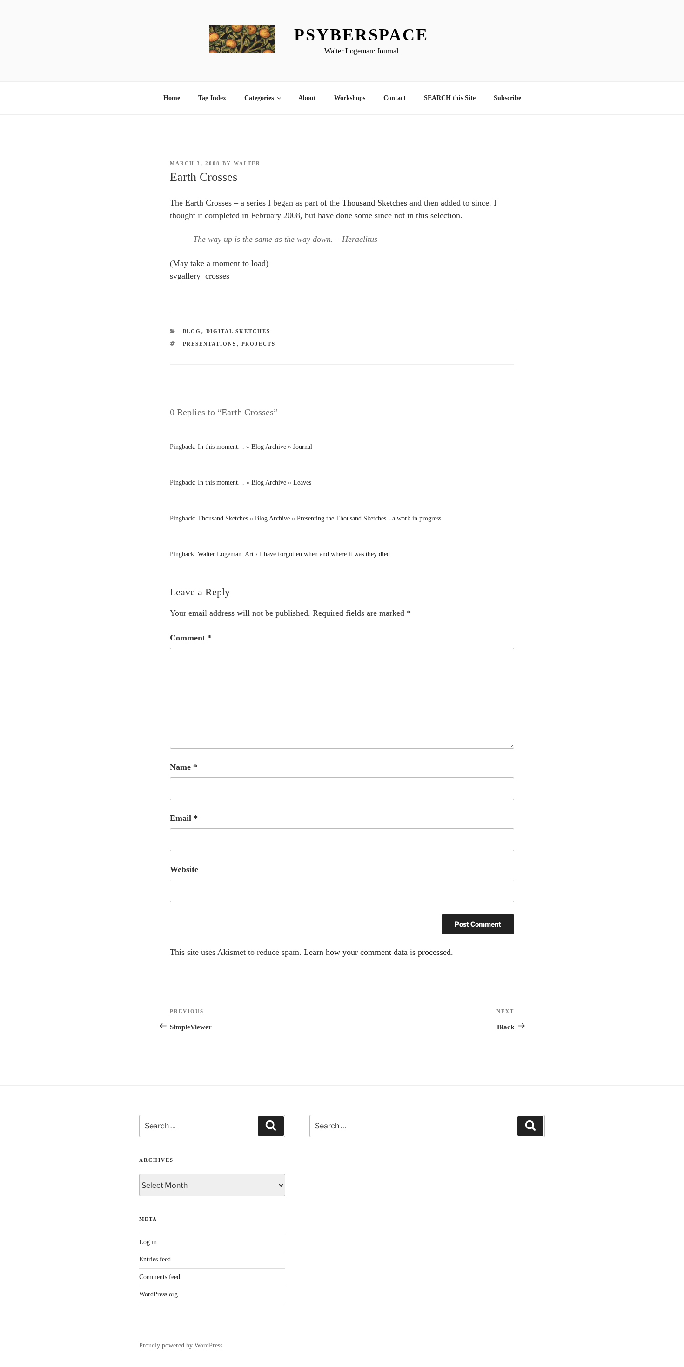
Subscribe (507, 97)
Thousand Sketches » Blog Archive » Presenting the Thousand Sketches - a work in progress (319, 518)
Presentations (210, 344)
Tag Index (212, 97)
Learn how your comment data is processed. (378, 952)
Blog (192, 331)
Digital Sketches (238, 331)
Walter (247, 163)
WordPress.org (158, 1294)
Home (171, 97)
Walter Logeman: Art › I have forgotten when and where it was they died (294, 554)
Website (184, 869)
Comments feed (159, 1277)
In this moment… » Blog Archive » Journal (255, 446)
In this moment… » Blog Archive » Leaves (254, 482)
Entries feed (155, 1259)
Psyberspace (361, 35)
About (307, 97)
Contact (394, 97)
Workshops (349, 97)
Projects (258, 344)
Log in (148, 1242)
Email (184, 818)
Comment (191, 637)
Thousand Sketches (374, 202)
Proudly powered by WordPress (180, 1345)
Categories (259, 97)
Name (183, 767)
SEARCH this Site (450, 97)
